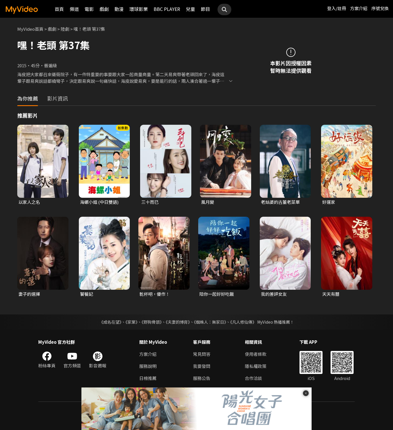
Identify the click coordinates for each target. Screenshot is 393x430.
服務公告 (201, 378)
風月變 (207, 202)
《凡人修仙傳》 (243, 322)
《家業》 (131, 322)
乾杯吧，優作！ (155, 294)
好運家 (328, 202)
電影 (89, 8)
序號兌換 (380, 8)
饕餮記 (86, 294)
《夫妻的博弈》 (178, 322)
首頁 (59, 8)
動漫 (119, 8)
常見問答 (201, 354)
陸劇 (65, 29)
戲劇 (104, 8)
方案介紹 (358, 8)
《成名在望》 (110, 322)
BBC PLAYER (167, 8)
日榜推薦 (148, 378)
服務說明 (148, 366)
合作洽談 (253, 378)
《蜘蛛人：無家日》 (210, 322)
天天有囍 (330, 294)
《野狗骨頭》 (152, 322)
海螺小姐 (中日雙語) (99, 202)
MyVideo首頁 (30, 29)
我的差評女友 (274, 294)
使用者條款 (255, 354)
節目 (205, 8)
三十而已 (150, 202)
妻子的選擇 (29, 294)
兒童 (190, 8)
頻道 (74, 8)
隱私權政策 (255, 366)
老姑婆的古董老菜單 (280, 202)
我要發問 (201, 366)
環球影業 (138, 8)
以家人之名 (29, 202)
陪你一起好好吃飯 (216, 294)
